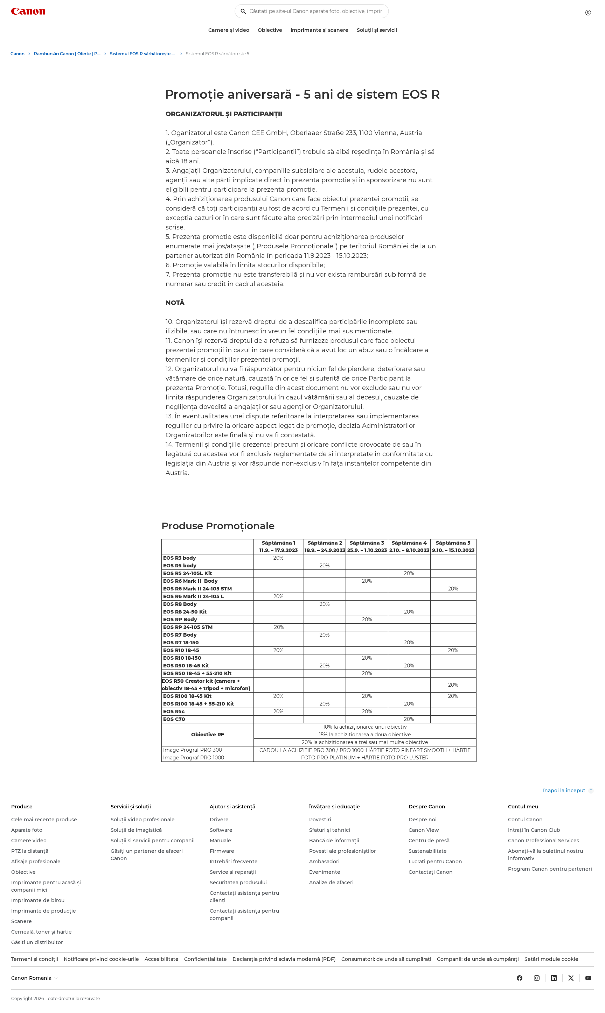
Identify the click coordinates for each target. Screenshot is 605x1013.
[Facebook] (519, 978)
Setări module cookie (551, 959)
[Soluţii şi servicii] (400, 30)
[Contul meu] (588, 12)
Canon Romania (32, 978)
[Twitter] (571, 978)
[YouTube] (588, 978)
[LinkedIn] (554, 978)
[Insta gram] (537, 978)
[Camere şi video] (252, 30)
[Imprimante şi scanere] (351, 30)
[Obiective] (285, 30)
